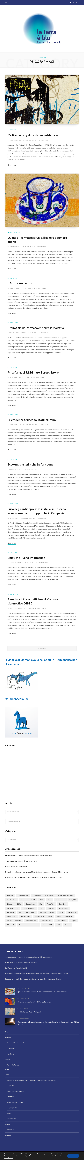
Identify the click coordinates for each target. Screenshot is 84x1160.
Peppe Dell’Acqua (13, 1065)
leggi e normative (29, 908)
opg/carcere (30, 912)
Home (7, 1032)
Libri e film (10, 1097)
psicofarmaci (39, 916)
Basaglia (10, 896)
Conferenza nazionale (65, 896)
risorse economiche (14, 921)
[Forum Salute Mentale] (42, 29)
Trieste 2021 (47, 925)
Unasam (67, 925)
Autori (7, 1059)
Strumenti (10, 925)
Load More (42, 648)
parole (61, 912)
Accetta (73, 1156)
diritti (19, 904)
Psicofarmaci (13, 278)
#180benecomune (17, 699)
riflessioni (69, 916)
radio (50, 916)
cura (49, 900)
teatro (21, 925)
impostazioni (8, 1158)
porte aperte (12, 916)
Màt (20, 912)
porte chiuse (25, 916)
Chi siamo (8, 1037)
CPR (41, 900)
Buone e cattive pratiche (15, 1091)
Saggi (7, 1069)
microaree (10, 912)
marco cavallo (63, 908)
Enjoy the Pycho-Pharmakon (26, 557)
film (40, 904)
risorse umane (31, 921)
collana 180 (37, 896)
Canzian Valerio (23, 896)
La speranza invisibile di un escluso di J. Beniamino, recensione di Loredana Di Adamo (33, 877)
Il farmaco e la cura (20, 283)
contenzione (11, 900)
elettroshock (30, 904)
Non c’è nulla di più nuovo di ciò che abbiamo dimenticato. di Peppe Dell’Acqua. (42, 787)
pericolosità (72, 912)
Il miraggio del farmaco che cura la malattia (36, 328)
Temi (7, 1074)
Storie (9, 1113)
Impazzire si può (12, 908)
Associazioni (9, 1130)
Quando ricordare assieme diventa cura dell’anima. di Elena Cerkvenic (28, 855)
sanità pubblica (61, 921)
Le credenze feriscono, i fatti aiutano (32, 420)
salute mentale (46, 921)
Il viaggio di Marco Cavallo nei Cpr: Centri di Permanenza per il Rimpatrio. (31, 1080)
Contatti (8, 1135)
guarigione (62, 904)
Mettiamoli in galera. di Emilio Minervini (34, 135)
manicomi (51, 908)
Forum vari (50, 904)
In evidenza (12, 130)
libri (41, 908)
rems (59, 916)
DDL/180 (72, 900)
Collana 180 (9, 1124)
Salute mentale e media (15, 1102)
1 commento (29, 377)
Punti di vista (11, 1119)
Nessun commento (30, 140)
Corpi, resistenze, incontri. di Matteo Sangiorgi (21, 861)
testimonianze (33, 925)
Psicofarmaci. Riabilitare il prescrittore (33, 372)
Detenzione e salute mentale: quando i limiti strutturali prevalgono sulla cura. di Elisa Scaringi (36, 872)
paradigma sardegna (47, 912)
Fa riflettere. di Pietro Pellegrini (16, 866)
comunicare (49, 896)
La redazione (11, 1048)
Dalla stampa (60, 900)
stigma (73, 921)
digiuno (10, 904)
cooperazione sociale (28, 900)
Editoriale (42, 781)
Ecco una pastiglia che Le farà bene (30, 464)
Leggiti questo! (14, 232)
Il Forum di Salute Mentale (16, 1043)
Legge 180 (10, 1086)
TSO (58, 925)
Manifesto (10, 1054)
